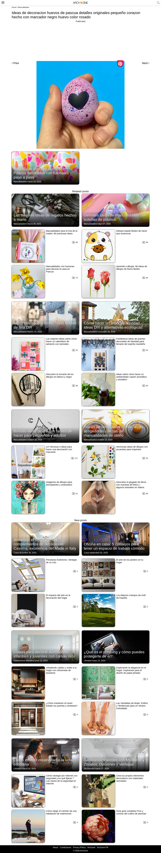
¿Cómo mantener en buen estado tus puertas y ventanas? (61, 704)
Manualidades (23, 7)
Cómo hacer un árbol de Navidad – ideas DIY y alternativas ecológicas (113, 325)
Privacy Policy (79, 847)
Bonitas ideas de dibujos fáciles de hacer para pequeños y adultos (43, 433)
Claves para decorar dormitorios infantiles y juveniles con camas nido (44, 654)
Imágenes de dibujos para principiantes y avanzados (59, 483)
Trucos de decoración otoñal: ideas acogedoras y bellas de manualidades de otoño (113, 431)
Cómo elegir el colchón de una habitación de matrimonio (61, 812)
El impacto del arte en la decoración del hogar (58, 596)
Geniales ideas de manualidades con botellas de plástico (115, 217)
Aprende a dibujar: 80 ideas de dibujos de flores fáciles (131, 267)
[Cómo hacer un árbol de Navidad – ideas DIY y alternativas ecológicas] (115, 318)
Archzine (91, 847)
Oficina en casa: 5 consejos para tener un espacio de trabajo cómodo (114, 546)
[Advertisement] (80, 40)
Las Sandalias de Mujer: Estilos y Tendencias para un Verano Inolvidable (132, 706)
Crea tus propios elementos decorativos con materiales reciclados (130, 778)
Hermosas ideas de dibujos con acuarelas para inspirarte (132, 448)
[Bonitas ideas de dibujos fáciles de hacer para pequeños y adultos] (45, 426)
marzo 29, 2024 (29, 769)
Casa (16, 553)
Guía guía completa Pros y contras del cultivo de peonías (131, 812)
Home (14, 7)
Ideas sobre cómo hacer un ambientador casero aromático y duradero (131, 377)
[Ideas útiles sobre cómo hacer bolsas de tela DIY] (45, 318)
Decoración (89, 769)
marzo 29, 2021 (34, 224)
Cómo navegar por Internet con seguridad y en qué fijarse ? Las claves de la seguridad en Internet (61, 779)
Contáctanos (65, 847)
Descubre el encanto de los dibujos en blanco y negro (59, 375)
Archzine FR (102, 847)
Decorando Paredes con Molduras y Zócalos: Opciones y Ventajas (114, 762)
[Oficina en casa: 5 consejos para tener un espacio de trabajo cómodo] (115, 539)
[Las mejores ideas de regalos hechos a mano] (45, 210)
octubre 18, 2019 (34, 440)
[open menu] (2, 2)
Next (145, 63)
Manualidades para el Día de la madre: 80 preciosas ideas (61, 232)
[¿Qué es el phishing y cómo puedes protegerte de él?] (115, 646)
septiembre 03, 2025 (99, 553)
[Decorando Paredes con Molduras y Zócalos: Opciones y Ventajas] (115, 754)
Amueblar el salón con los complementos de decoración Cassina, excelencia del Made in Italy (45, 544)
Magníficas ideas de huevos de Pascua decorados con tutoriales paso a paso (41, 173)
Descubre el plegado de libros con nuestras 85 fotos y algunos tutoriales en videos (131, 485)
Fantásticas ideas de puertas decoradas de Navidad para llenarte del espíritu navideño (130, 341)
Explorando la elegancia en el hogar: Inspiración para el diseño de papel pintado (131, 670)
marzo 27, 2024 (102, 769)
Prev (16, 63)
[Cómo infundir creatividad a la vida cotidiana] (45, 754)
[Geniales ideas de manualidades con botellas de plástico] (115, 210)
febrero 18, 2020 (34, 332)
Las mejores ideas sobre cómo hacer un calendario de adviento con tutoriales (61, 341)
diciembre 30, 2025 (27, 553)
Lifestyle (87, 661)
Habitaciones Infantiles (24, 661)
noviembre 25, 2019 (106, 332)
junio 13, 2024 (41, 661)
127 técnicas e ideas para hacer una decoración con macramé (59, 449)
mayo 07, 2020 (104, 224)
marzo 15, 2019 (34, 182)
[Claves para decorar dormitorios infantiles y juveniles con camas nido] (45, 646)
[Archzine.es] (80, 3)
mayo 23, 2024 (98, 661)
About (55, 847)
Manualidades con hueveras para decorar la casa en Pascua (60, 269)
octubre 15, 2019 (104, 440)
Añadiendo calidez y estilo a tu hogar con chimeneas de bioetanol (61, 670)
